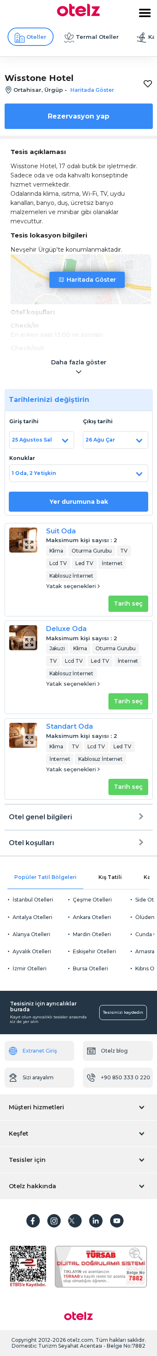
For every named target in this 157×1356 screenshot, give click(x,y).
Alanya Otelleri (31, 934)
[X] (75, 1220)
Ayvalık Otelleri (32, 951)
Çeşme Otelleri (92, 899)
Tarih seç (128, 603)
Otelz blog (114, 1051)
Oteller (36, 36)
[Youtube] (117, 1220)
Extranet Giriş (40, 1051)
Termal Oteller (97, 36)
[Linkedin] (96, 1220)
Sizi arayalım (38, 1077)
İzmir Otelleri (29, 968)
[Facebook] (33, 1220)
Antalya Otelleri (32, 917)
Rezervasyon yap (78, 116)
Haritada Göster (91, 279)
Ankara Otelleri (92, 917)
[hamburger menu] (145, 13)
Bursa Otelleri (90, 968)
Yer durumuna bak (78, 501)
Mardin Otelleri (92, 934)
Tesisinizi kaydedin (123, 1012)
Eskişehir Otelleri (94, 951)
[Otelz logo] (78, 14)
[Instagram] (54, 1220)
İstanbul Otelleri (33, 899)
